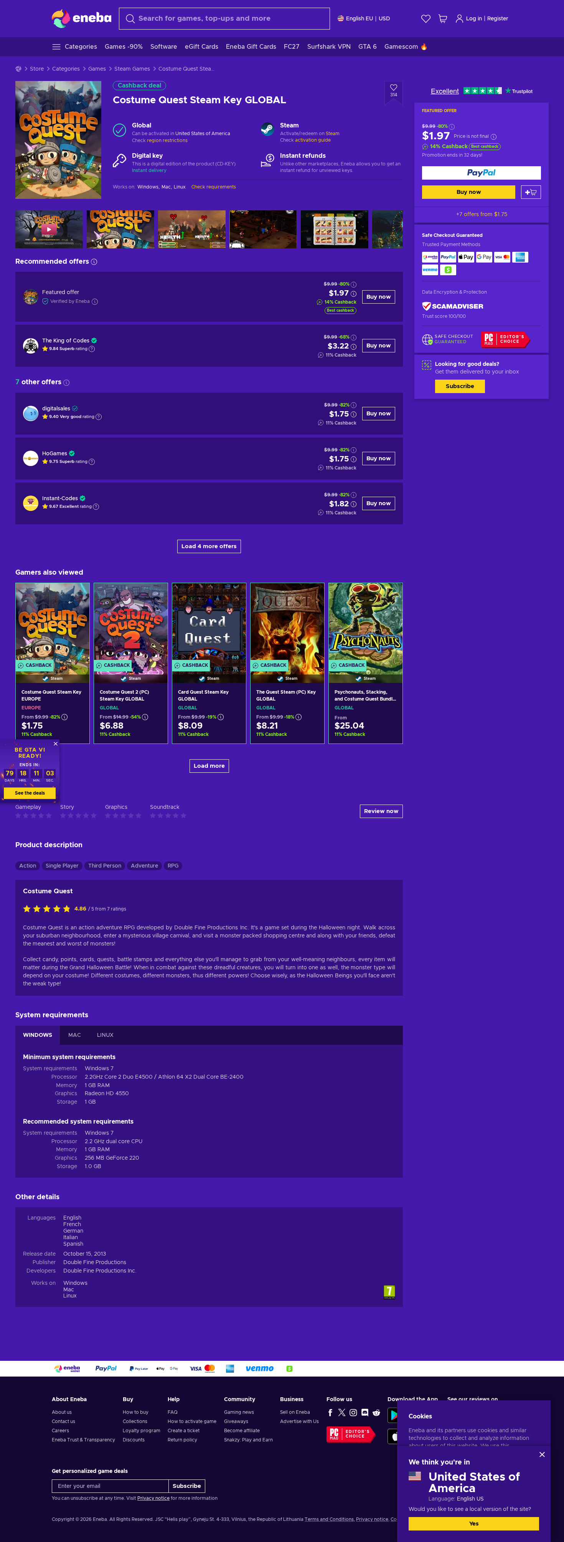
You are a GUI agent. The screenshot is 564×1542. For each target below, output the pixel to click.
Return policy (182, 1440)
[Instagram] (353, 1412)
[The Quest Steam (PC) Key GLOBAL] (287, 623)
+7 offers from (481, 214)
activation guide (313, 140)
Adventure (144, 866)
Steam (333, 133)
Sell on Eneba (295, 1412)
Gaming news (239, 1412)
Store (37, 69)
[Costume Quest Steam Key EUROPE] (52, 623)
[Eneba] (81, 18)
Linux (70, 1296)
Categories (66, 69)
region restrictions (167, 140)
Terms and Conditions (329, 1519)
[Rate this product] (48, 909)
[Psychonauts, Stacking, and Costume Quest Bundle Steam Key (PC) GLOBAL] (365, 623)
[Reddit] (376, 1412)
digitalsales (56, 409)
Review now (381, 811)
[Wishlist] (425, 19)
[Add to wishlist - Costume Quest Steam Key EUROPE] (76, 595)
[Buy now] (481, 173)
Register (497, 18)
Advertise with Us (299, 1421)
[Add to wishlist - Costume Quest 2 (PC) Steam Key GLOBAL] (154, 595)
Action (27, 866)
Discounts (134, 1440)
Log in (474, 18)
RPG (173, 866)
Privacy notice (153, 1498)
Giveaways (236, 1421)
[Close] (542, 1454)
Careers (60, 1430)
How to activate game (192, 1421)
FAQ (173, 1412)
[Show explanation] (92, 349)
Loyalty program (141, 1430)
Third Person (104, 866)
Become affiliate (242, 1430)
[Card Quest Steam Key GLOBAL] (209, 623)
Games (97, 69)
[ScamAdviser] (452, 306)
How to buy (135, 1412)
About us (62, 1412)
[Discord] (365, 1412)
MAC (74, 1035)
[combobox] (224, 18)
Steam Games (132, 69)
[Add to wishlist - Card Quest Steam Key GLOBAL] (233, 595)
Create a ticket (184, 1430)
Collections (135, 1421)
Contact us (63, 1421)
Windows (75, 1283)
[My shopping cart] (442, 19)
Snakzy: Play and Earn (248, 1440)
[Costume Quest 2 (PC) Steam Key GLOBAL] (131, 623)
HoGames (54, 453)
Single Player (62, 866)
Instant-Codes (60, 498)
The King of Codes (65, 341)
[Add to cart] (531, 192)
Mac (68, 1289)
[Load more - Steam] (267, 130)
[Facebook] (330, 1412)
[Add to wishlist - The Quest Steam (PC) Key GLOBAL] (311, 595)
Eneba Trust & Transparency (83, 1440)
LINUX (105, 1035)
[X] (342, 1412)
